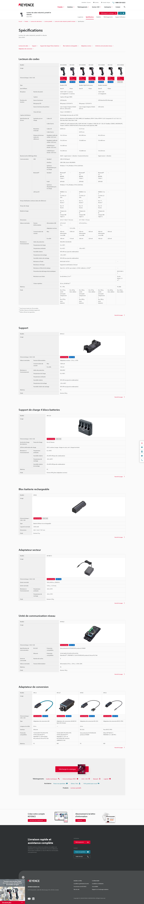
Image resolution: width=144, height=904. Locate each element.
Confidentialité (95, 880)
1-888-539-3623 (120, 2)
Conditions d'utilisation (98, 883)
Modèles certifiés (78, 880)
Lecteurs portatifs (76, 788)
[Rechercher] (124, 7)
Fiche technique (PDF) (69, 779)
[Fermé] (23, 877)
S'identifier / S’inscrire (86, 2)
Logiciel (106, 779)
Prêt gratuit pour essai (90, 783)
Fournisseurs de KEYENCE (80, 886)
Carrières (97, 2)
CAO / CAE (84, 779)
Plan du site (76, 889)
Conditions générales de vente (81, 883)
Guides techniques (51, 779)
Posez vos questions (59, 783)
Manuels (95, 779)
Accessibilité (95, 886)
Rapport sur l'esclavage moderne (100, 889)
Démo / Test (74, 783)
